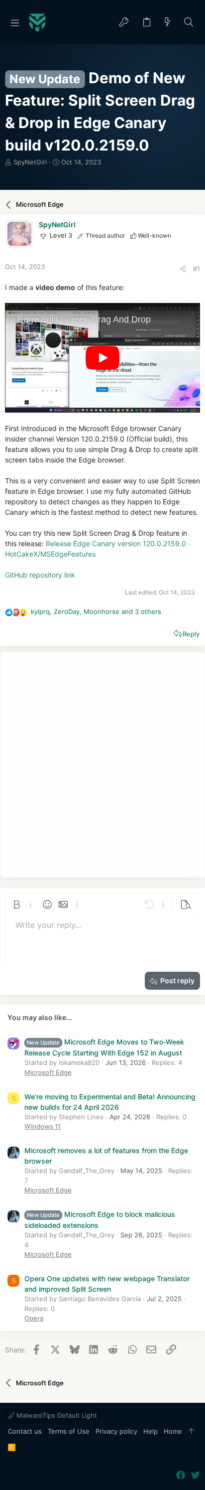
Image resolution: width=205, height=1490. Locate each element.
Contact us (25, 1431)
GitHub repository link (40, 575)
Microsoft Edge (48, 1072)
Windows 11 (42, 1126)
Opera (33, 1318)
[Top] (191, 1432)
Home (173, 1431)
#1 (196, 269)
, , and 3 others (96, 611)
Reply (191, 634)
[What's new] (168, 22)
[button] (15, 22)
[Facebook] (180, 1475)
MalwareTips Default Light (55, 1415)
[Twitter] (195, 1475)
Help (150, 1431)
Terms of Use (69, 1431)
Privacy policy (116, 1431)
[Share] (183, 269)
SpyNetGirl (30, 162)
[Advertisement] (102, 765)
